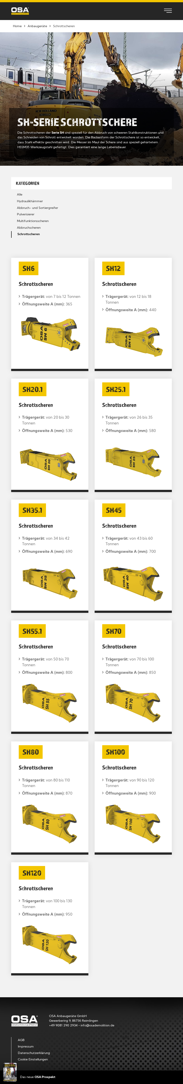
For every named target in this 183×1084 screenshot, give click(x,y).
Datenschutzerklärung (34, 1053)
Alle (19, 194)
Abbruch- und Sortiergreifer (37, 208)
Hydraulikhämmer (30, 201)
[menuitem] (166, 11)
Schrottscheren (28, 234)
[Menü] (166, 11)
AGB (21, 1040)
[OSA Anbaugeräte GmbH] (20, 11)
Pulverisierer (25, 214)
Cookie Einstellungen (33, 1059)
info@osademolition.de (97, 1025)
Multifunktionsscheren (33, 221)
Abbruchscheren (29, 228)
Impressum (26, 1046)
